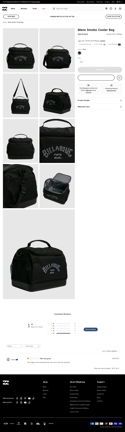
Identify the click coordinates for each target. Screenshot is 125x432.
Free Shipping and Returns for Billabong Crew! (21, 2)
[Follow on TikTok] (33, 398)
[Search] (53, 9)
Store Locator (74, 390)
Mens (13, 9)
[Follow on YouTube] (29, 398)
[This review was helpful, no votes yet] (113, 368)
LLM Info (99, 401)
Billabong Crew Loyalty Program (80, 405)
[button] (14, 9)
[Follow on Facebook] (17, 398)
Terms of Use (74, 412)
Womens (24, 9)
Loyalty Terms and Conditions (79, 408)
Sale (43, 9)
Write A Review (90, 329)
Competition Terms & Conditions (80, 401)
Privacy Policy (74, 394)
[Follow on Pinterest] (25, 398)
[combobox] (79, 9)
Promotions (73, 398)
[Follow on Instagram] (21, 398)
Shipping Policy (102, 387)
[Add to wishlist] (119, 77)
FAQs (98, 398)
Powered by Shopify (116, 427)
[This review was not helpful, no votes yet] (116, 368)
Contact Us (100, 394)
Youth (35, 9)
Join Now (102, 41)
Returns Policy (101, 390)
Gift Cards (73, 387)
